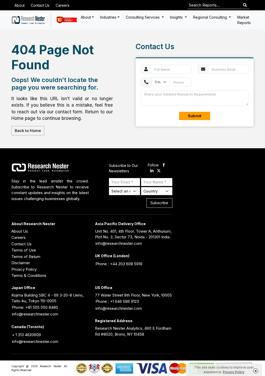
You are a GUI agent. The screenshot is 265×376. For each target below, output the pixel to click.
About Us (19, 231)
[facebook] (164, 165)
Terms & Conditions (28, 275)
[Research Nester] (28, 19)
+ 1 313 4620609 (26, 334)
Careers (62, 5)
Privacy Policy (23, 269)
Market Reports (244, 20)
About (19, 5)
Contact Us (40, 5)
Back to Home (28, 130)
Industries (108, 17)
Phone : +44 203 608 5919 (118, 263)
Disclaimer (20, 262)
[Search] (244, 5)
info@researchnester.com (118, 243)
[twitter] (159, 171)
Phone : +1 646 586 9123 (117, 301)
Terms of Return (25, 256)
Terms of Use (23, 250)
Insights (177, 17)
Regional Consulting (210, 17)
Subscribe (159, 202)
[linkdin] (152, 171)
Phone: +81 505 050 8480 (35, 307)
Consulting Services (143, 17)
